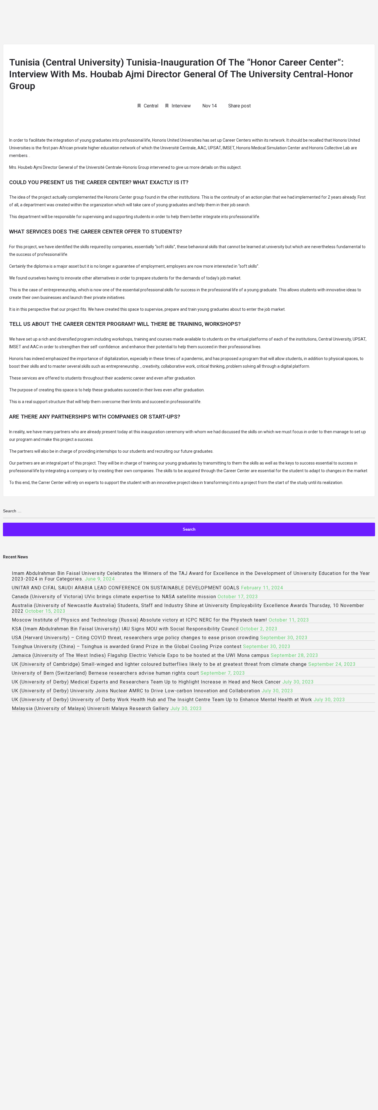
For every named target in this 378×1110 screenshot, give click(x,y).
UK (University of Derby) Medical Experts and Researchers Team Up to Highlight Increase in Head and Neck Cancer (146, 682)
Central (151, 106)
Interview (181, 106)
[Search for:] (189, 511)
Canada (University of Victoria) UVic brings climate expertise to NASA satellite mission (114, 596)
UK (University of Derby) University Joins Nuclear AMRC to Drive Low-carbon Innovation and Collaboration (136, 691)
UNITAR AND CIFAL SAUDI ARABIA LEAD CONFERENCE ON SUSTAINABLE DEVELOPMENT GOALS (125, 588)
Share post (239, 106)
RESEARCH (153, 22)
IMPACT (284, 22)
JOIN (51, 22)
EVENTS (255, 22)
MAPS (312, 22)
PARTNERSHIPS (346, 22)
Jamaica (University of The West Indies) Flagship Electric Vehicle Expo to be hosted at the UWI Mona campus (140, 655)
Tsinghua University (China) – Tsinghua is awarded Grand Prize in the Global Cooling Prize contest (127, 646)
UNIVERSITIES (83, 22)
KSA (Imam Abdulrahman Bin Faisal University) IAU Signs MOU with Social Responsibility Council (125, 629)
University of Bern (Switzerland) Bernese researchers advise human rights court (105, 673)
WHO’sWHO (223, 22)
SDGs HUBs (188, 22)
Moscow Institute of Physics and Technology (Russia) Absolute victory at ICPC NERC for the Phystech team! (139, 620)
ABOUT (26, 22)
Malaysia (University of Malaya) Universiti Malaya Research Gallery (90, 708)
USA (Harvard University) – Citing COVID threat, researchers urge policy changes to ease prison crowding (135, 637)
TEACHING (119, 22)
